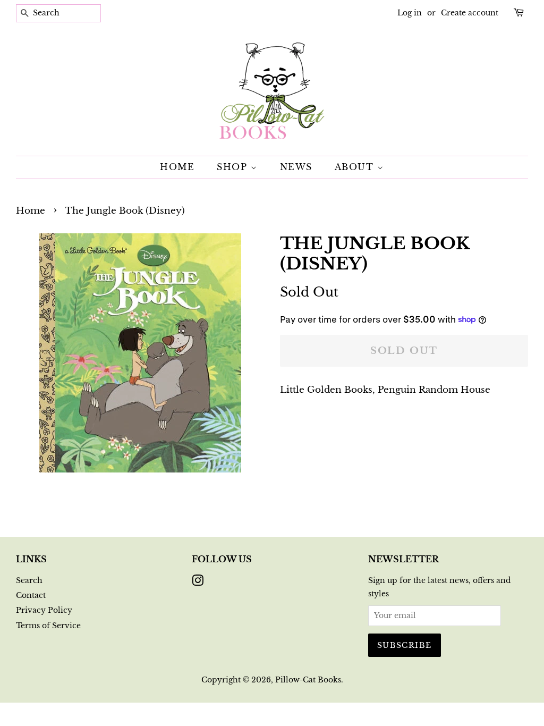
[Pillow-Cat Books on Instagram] (197, 582)
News (296, 167)
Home (177, 167)
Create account (469, 13)
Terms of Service (48, 625)
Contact (31, 595)
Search (29, 580)
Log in (409, 13)
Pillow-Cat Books (308, 680)
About (356, 167)
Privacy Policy (44, 610)
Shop (234, 167)
